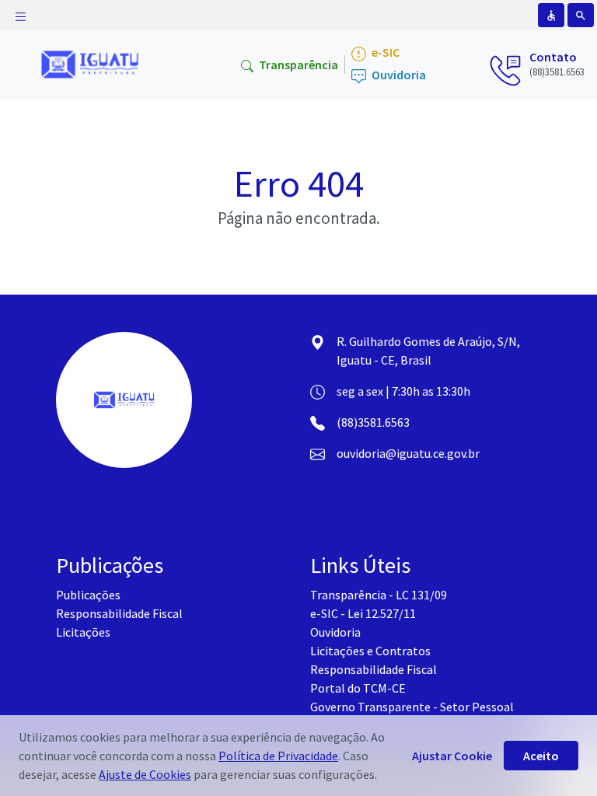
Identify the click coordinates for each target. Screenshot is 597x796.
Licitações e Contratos (370, 650)
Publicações (88, 594)
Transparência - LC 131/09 (378, 594)
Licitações (83, 632)
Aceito (541, 755)
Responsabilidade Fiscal (119, 613)
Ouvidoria (397, 75)
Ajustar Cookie (452, 755)
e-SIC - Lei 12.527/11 (363, 613)
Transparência (297, 64)
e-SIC (384, 52)
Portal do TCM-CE (358, 688)
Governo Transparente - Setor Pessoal (412, 706)
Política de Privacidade (278, 755)
